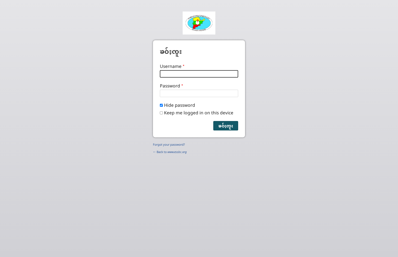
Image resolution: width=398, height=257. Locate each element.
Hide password (179, 105)
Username (170, 66)
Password (170, 86)
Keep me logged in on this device (198, 113)
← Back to (170, 152)
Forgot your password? (169, 144)
